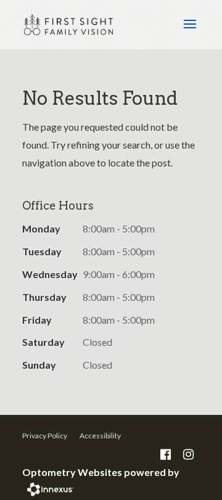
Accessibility (100, 435)
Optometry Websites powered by (100, 472)
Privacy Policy (44, 435)
